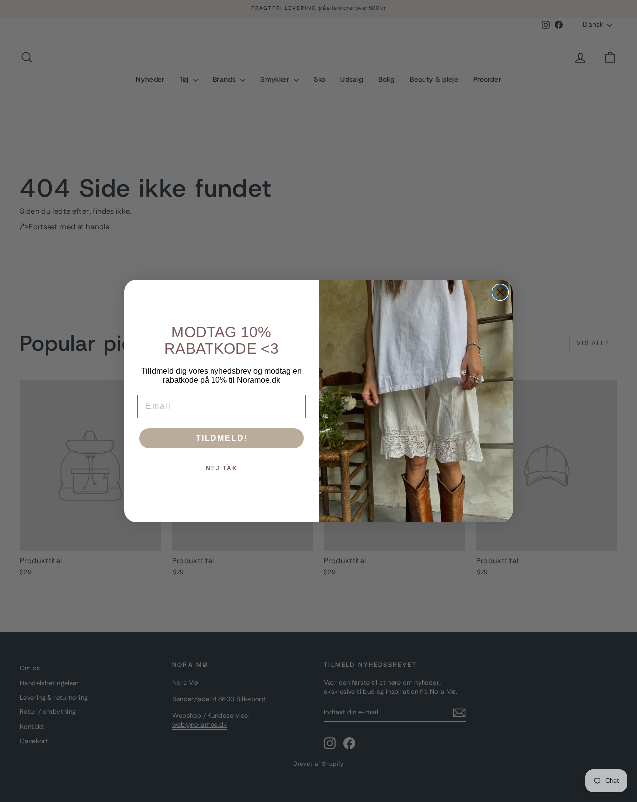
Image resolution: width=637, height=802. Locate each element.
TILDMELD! (222, 438)
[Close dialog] (500, 292)
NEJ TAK (222, 468)
